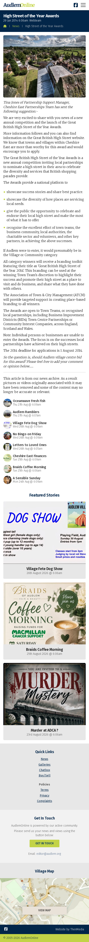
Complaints (44, 801)
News (15, 26)
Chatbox (44, 770)
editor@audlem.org (48, 854)
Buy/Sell (45, 775)
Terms (44, 790)
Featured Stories (44, 495)
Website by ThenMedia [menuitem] (69, 929)
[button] (83, 4)
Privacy (44, 795)
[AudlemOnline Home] (19, 5)
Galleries (44, 764)
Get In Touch (44, 843)
